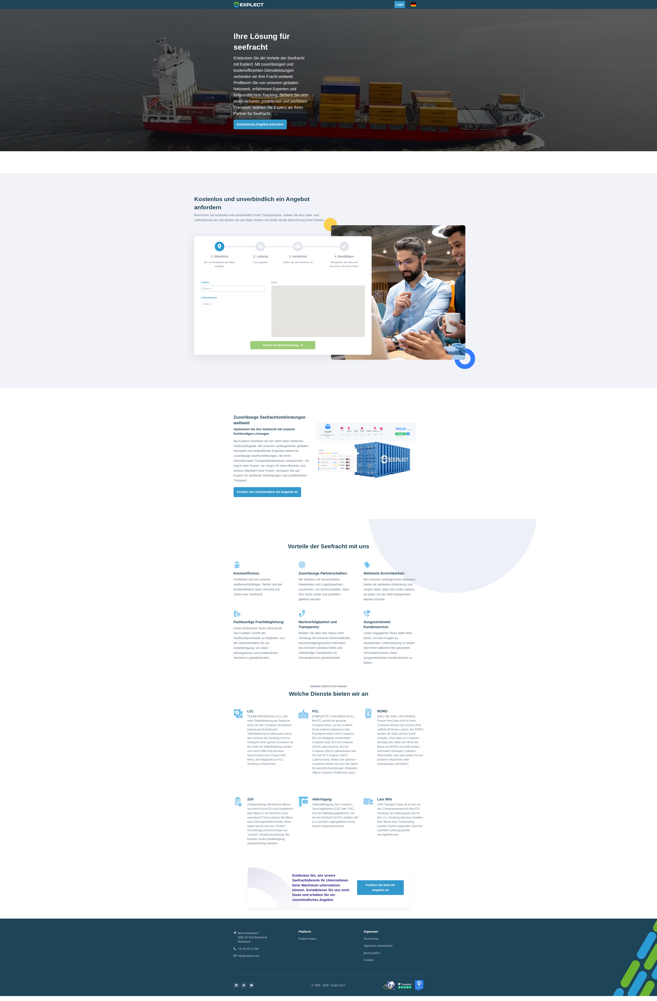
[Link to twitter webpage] (244, 985)
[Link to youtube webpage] (251, 985)
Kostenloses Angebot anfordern (260, 124)
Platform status (308, 938)
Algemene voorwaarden (378, 945)
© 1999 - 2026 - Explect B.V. (328, 985)
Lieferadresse (209, 297)
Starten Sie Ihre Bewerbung (281, 345)
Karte (274, 282)
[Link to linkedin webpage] (236, 985)
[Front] (249, 4)
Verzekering (371, 938)
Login (399, 4)
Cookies (369, 960)
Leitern (205, 282)
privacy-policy (372, 952)
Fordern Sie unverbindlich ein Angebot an (267, 492)
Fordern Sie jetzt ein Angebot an (380, 887)
